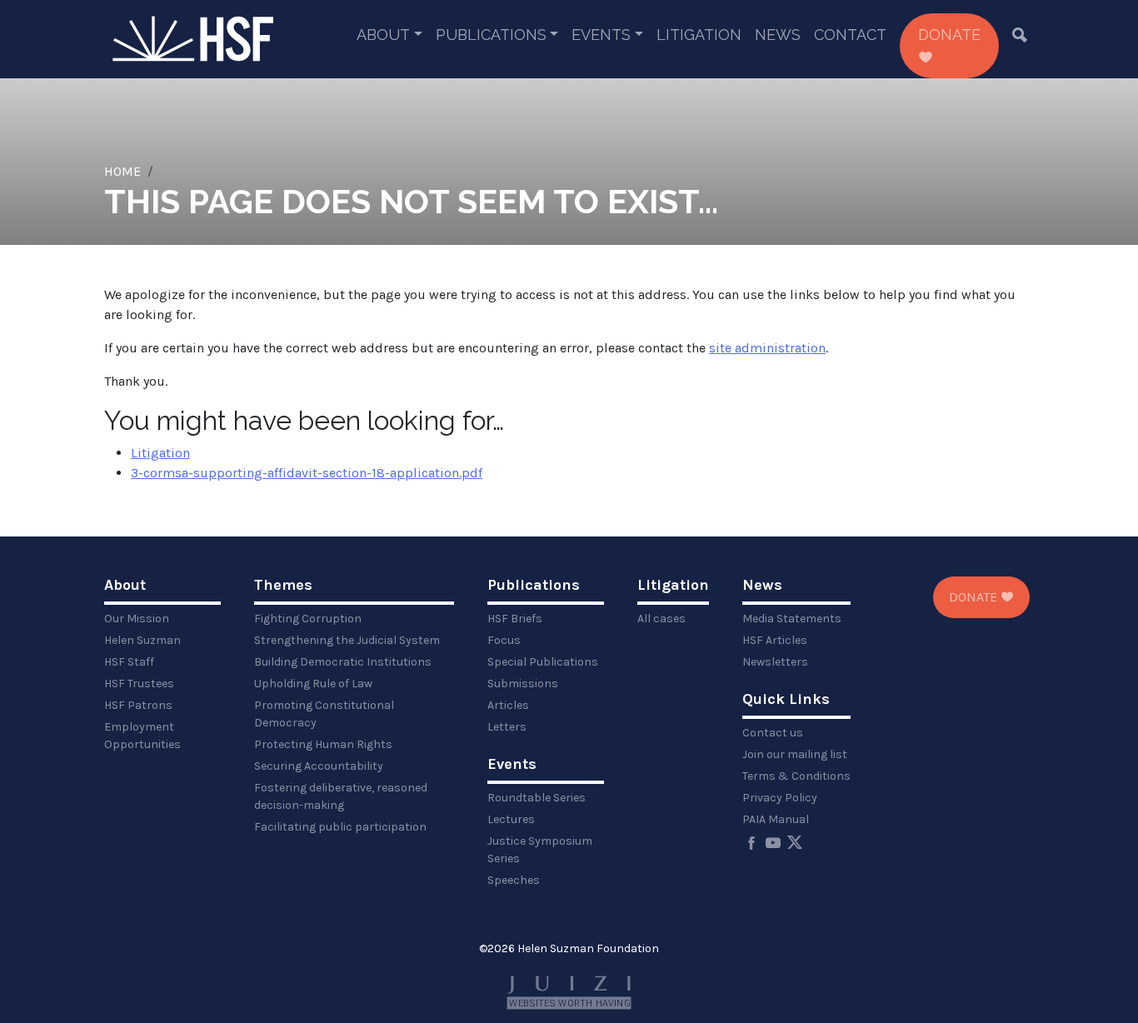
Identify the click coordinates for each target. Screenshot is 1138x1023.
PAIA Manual (775, 819)
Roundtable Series (536, 798)
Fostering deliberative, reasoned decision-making (340, 796)
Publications (491, 34)
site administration (767, 348)
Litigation (698, 34)
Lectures (511, 819)
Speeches (513, 880)
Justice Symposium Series (539, 850)
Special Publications (542, 662)
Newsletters (775, 662)
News (778, 34)
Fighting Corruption (308, 618)
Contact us (772, 733)
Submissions (522, 683)
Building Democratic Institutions (343, 662)
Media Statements (791, 618)
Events (601, 34)
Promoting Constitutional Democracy (324, 714)
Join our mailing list (794, 754)
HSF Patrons (138, 705)
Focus (504, 640)
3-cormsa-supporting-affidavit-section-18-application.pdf (306, 473)
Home (122, 171)
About (383, 34)
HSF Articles (774, 640)
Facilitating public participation (340, 827)
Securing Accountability (318, 766)
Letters (507, 727)
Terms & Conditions (796, 776)
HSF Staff (129, 662)
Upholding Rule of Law (313, 683)
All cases (661, 618)
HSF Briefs (514, 618)
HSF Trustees (139, 683)
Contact (850, 34)
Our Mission (136, 618)
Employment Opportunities (142, 735)
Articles (508, 705)
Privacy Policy (779, 798)
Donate (949, 34)
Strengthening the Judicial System (347, 640)
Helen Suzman (142, 640)
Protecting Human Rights (323, 744)
